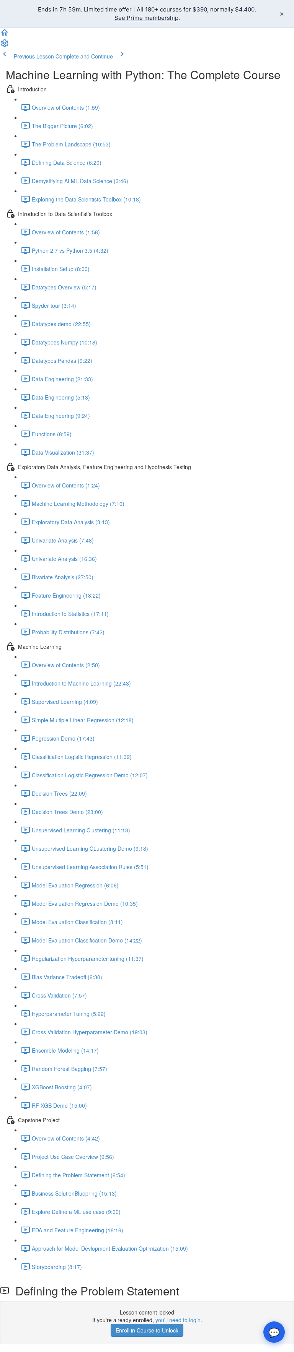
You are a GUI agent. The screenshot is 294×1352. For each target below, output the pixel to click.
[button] (4, 35)
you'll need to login (178, 1320)
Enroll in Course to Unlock (147, 1330)
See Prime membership (146, 17)
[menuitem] (4, 45)
